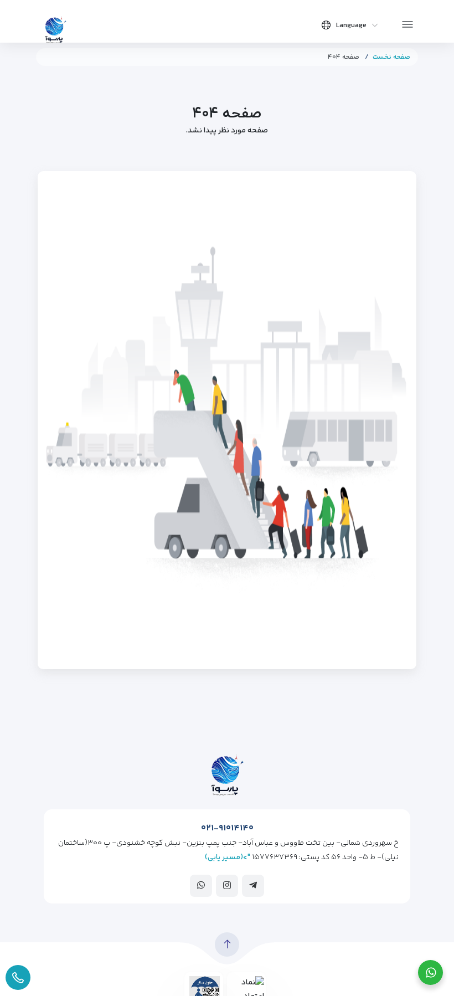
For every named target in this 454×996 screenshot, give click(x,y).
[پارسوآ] (55, 29)
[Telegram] (253, 885)
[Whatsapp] (201, 885)
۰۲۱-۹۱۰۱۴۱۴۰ (227, 828)
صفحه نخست (391, 57)
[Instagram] (227, 885)
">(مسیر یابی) (227, 857)
